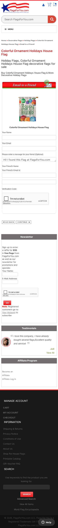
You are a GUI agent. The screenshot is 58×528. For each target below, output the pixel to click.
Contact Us (8, 443)
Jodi (52, 349)
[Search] (52, 19)
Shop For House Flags (14, 453)
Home (3, 40)
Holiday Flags (29, 40)
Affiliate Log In (9, 379)
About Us (7, 448)
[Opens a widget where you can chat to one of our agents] (46, 522)
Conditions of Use (12, 438)
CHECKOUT (9, 417)
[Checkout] (55, 4)
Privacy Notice (10, 433)
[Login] (43, 5)
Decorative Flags (15, 40)
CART (6, 407)
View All (50, 352)
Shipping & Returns (12, 428)
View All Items (26, 504)
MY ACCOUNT (10, 412)
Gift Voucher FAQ (11, 463)
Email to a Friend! (27, 44)
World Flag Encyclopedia (26, 509)
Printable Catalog (12, 458)
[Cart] (49, 4)
